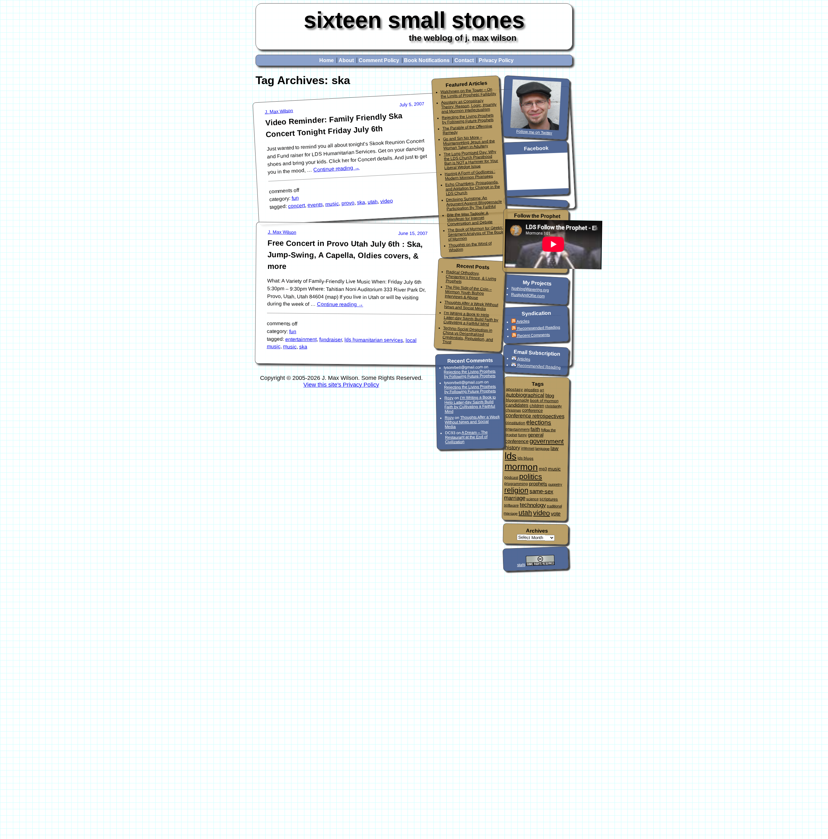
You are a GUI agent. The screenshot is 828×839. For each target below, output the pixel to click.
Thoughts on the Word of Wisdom (470, 246)
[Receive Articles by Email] (514, 358)
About (346, 60)
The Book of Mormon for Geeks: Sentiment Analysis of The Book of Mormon (475, 233)
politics (530, 476)
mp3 (543, 469)
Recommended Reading (538, 328)
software (511, 505)
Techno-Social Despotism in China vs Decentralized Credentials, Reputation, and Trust (467, 335)
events (315, 205)
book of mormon (544, 400)
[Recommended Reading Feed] (514, 328)
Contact (464, 60)
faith (535, 429)
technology (533, 505)
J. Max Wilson (279, 111)
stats (521, 564)
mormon (521, 466)
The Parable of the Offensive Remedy (467, 129)
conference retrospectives (535, 415)
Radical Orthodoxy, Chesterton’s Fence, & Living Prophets (470, 277)
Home (326, 60)
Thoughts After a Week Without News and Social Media (471, 305)
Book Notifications (427, 60)
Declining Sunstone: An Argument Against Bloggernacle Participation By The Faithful (474, 203)
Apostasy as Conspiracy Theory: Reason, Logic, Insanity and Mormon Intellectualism (468, 106)
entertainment (301, 339)
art (542, 390)
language (542, 449)
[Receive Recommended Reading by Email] (514, 365)
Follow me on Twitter (534, 132)
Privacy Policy (496, 60)
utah (372, 202)
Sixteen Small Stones (414, 20)
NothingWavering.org (530, 289)
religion (516, 490)
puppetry (555, 484)
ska (361, 202)
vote (556, 514)
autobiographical (525, 395)
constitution (515, 422)
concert (296, 206)
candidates (517, 405)
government (546, 441)
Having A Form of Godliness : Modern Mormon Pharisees (470, 175)
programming (516, 483)
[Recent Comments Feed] (514, 336)
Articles (522, 321)
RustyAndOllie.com (528, 295)
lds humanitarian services (373, 340)
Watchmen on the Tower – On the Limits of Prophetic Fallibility (468, 93)
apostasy (514, 389)
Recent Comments (533, 335)
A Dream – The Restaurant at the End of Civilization (466, 437)
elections (538, 422)
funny (522, 435)
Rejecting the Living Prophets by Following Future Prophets (468, 119)
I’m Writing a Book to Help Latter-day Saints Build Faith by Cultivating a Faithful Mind (470, 318)
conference (532, 410)
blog (549, 395)
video (386, 201)
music (332, 204)
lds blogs (525, 458)
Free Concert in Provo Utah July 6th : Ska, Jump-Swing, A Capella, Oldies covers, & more (345, 254)
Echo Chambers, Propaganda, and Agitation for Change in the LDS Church (472, 188)
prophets (538, 483)
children (536, 405)
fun (295, 198)
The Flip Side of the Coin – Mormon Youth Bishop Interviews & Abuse (468, 292)
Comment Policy (379, 60)
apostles (531, 389)
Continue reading (336, 168)
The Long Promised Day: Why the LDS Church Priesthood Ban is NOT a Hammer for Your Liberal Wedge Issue (471, 159)
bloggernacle (517, 400)
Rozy (448, 398)
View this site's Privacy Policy (341, 384)
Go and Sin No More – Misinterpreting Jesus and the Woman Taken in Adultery (469, 142)
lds (511, 455)
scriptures (548, 499)
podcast (511, 477)
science (532, 499)
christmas (513, 410)
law (554, 448)
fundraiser (330, 339)
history (512, 447)
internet (527, 448)
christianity (553, 406)
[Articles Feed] (513, 321)
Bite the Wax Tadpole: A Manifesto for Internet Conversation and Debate (470, 218)
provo (347, 203)
